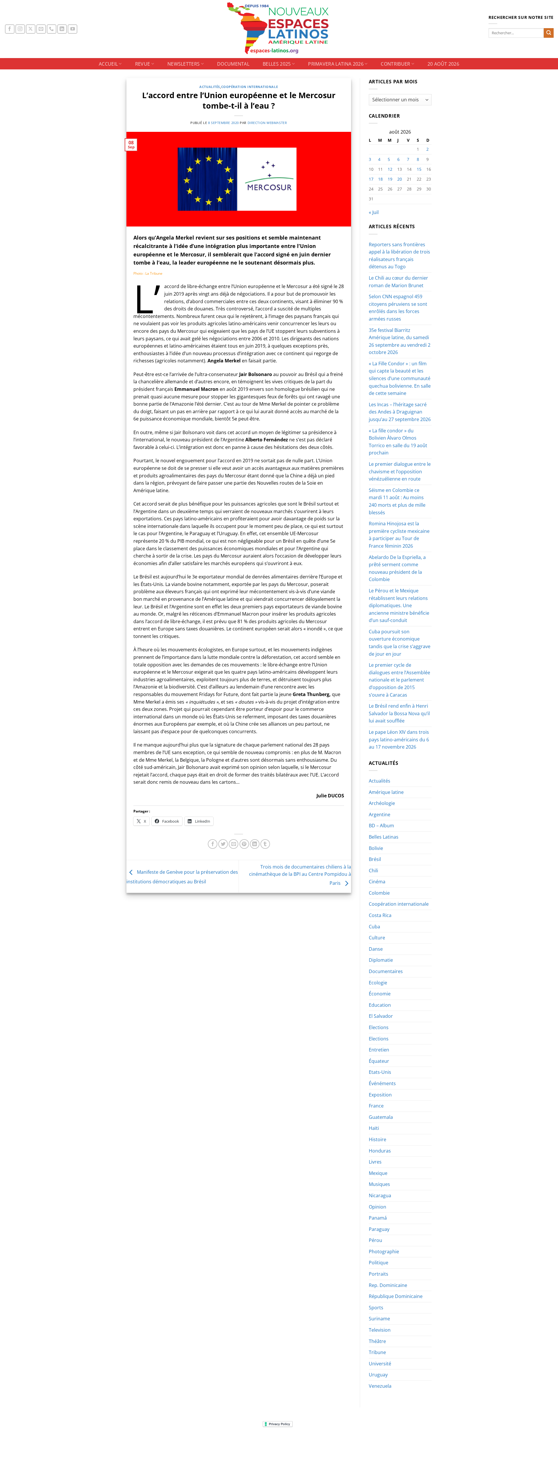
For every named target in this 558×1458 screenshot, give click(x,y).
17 (371, 179)
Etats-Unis (380, 1072)
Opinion (377, 1207)
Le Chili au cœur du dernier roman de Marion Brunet (398, 282)
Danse (376, 949)
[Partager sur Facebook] (212, 844)
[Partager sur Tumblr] (265, 844)
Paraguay (379, 1229)
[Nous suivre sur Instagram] (20, 29)
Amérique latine (386, 792)
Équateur (379, 1061)
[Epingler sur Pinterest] (244, 844)
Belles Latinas (383, 837)
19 (390, 179)
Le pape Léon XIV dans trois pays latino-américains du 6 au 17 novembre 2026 (399, 739)
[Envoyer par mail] (233, 844)
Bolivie (376, 848)
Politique (378, 1262)
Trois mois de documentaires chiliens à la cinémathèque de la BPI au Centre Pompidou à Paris (300, 875)
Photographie (384, 1251)
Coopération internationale (249, 87)
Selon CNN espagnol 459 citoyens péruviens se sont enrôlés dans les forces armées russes (398, 307)
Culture (377, 937)
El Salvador (381, 1016)
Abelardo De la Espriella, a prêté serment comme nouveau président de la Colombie (397, 568)
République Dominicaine (396, 1296)
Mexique (378, 1173)
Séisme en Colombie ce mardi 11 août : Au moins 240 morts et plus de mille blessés (397, 501)
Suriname (379, 1318)
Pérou (375, 1240)
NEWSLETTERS (183, 64)
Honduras (380, 1151)
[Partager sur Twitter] (223, 844)
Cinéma (377, 881)
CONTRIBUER (395, 64)
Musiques (379, 1184)
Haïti (374, 1128)
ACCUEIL (108, 64)
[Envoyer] (549, 33)
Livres (375, 1162)
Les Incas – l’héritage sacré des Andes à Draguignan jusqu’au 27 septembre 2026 (400, 412)
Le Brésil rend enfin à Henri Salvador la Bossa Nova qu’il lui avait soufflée (399, 713)
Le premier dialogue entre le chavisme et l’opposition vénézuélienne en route (400, 471)
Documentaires (386, 971)
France (376, 1106)
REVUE (142, 64)
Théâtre (377, 1341)
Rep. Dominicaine (388, 1285)
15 (419, 169)
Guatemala (381, 1117)
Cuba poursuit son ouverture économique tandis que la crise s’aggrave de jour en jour (399, 642)
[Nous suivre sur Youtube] (72, 29)
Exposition (380, 1095)
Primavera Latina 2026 (336, 64)
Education (380, 1005)
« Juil (374, 212)
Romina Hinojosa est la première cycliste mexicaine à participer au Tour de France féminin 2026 (399, 534)
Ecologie (378, 982)
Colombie (379, 893)
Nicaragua (380, 1195)
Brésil (375, 859)
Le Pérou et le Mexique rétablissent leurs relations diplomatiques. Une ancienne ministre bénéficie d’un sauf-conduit (399, 605)
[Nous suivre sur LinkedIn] (62, 29)
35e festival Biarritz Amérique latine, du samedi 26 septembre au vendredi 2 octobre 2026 (399, 341)
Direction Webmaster (267, 123)
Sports (376, 1307)
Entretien (379, 1050)
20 (399, 179)
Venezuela (380, 1386)
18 (380, 179)
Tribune (377, 1352)
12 (390, 169)
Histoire (377, 1139)
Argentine (379, 814)
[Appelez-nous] (51, 29)
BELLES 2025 (277, 64)
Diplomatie (381, 960)
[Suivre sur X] (30, 29)
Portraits (378, 1274)
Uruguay (378, 1374)
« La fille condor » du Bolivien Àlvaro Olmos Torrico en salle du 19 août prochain (398, 441)
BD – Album (381, 825)
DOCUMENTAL (233, 64)
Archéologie (382, 803)
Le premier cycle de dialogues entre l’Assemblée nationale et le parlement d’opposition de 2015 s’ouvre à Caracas (399, 680)
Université (380, 1363)
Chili (373, 870)
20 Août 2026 (443, 64)
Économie (380, 993)
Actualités (209, 87)
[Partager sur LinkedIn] (255, 844)
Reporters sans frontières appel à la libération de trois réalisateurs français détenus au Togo (399, 255)
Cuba (374, 926)
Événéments (382, 1083)
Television (380, 1330)
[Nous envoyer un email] (41, 29)
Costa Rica (380, 915)
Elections (379, 1027)
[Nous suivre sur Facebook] (10, 29)
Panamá (378, 1218)
